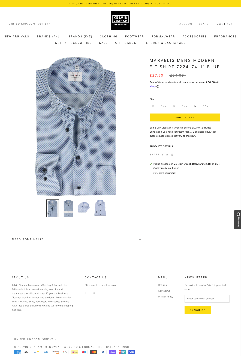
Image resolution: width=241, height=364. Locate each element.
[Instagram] (94, 293)
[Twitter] (167, 155)
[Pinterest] (172, 155)
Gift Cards (125, 42)
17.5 (205, 106)
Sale (103, 42)
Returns (162, 285)
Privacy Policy (165, 296)
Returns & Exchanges (165, 42)
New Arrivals (16, 36)
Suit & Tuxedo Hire (73, 42)
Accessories (195, 36)
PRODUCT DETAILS (161, 146)
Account (186, 23)
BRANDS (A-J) (49, 36)
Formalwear (163, 36)
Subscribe (198, 310)
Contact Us (164, 291)
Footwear (134, 36)
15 (153, 106)
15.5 (163, 106)
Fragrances (225, 36)
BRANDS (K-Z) (80, 36)
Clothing (109, 36)
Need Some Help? (28, 239)
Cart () (224, 23)
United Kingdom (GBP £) (28, 23)
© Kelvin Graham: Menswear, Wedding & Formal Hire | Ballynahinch (71, 346)
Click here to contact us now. (100, 285)
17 (195, 106)
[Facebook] (163, 155)
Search (205, 23)
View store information (164, 173)
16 (174, 106)
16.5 (184, 106)
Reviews (238, 222)
